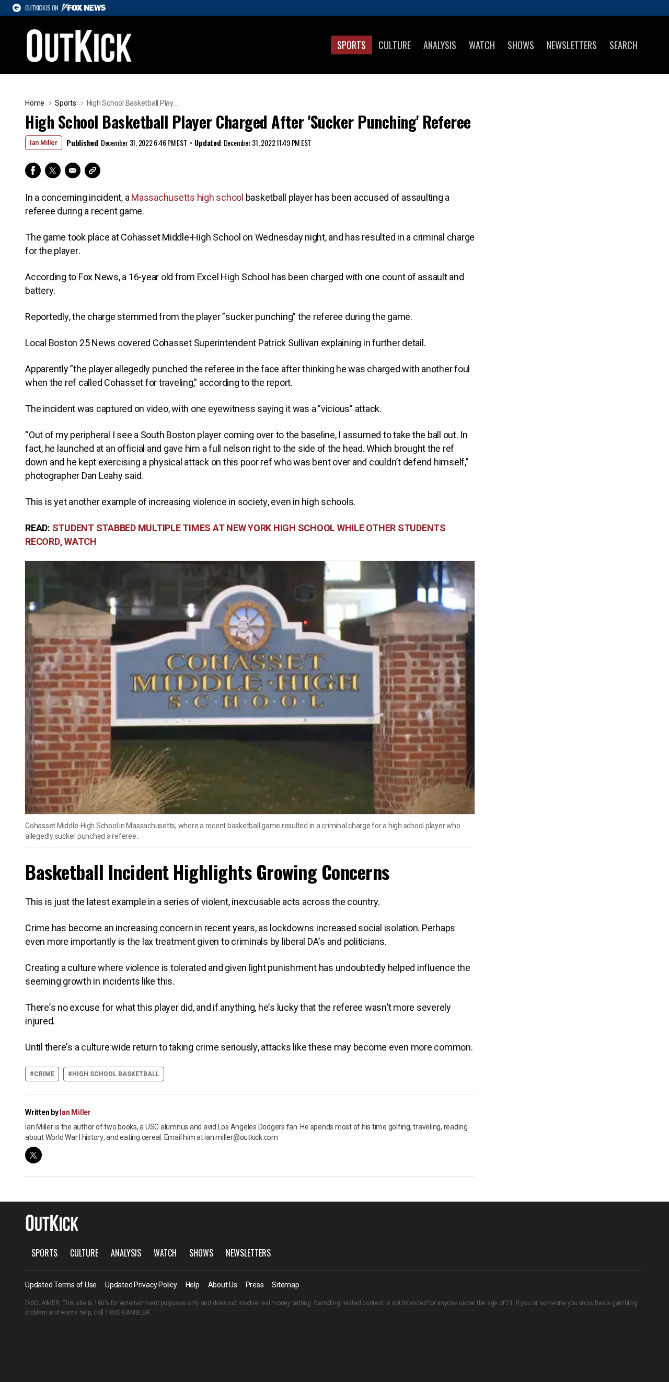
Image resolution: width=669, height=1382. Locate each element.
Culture (394, 45)
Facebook (33, 170)
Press (255, 1285)
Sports (351, 45)
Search (623, 45)
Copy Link (92, 170)
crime (44, 1074)
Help (193, 1285)
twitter (33, 1155)
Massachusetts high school (187, 197)
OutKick (79, 45)
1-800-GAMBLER (127, 1312)
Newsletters (572, 45)
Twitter (53, 170)
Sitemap (285, 1285)
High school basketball (115, 1074)
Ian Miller (43, 142)
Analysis (439, 45)
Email (72, 170)
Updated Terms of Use (61, 1285)
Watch (482, 45)
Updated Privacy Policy (141, 1285)
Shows (520, 45)
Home (34, 103)
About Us (222, 1285)
